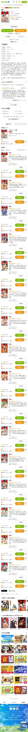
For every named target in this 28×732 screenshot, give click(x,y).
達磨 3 (10, 206)
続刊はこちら (13, 41)
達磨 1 (10, 153)
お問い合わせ (20, 711)
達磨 (8, 60)
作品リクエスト (7, 713)
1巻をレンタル (7, 30)
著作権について (17, 717)
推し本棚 (8, 36)
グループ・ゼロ (10, 49)
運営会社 (21, 719)
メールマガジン (20, 713)
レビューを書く (15, 19)
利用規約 (12, 715)
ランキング (14, 702)
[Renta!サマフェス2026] (8, 2)
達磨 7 (10, 316)
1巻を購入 (20, 30)
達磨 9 (10, 371)
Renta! (2, 594)
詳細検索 (23, 702)
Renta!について (8, 711)
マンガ (8, 51)
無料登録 (25, 2)
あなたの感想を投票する (13, 119)
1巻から (2, 150)
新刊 (4, 702)
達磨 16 (10, 563)
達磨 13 (10, 480)
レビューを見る (13, 104)
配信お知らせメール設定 (14, 39)
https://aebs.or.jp (9, 730)
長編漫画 (9, 56)
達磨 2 (10, 180)
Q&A (16, 711)
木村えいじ (13, 11)
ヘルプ (13, 711)
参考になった (17, 100)
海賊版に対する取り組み (14, 719)
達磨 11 (10, 426)
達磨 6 (10, 289)
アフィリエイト (7, 715)
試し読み (21, 167)
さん (12, 88)
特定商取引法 (10, 717)
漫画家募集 (7, 719)
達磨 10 (10, 399)
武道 (21, 53)
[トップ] (4, 2)
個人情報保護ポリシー (19, 715)
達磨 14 (10, 508)
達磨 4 (10, 234)
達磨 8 (10, 344)
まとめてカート (22, 150)
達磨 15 (10, 535)
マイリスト (21, 36)
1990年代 (9, 58)
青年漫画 (17, 13)
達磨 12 (10, 454)
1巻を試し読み (14, 26)
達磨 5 (10, 261)
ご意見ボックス (14, 713)
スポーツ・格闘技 (15, 53)
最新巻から (8, 150)
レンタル (13, 56)
